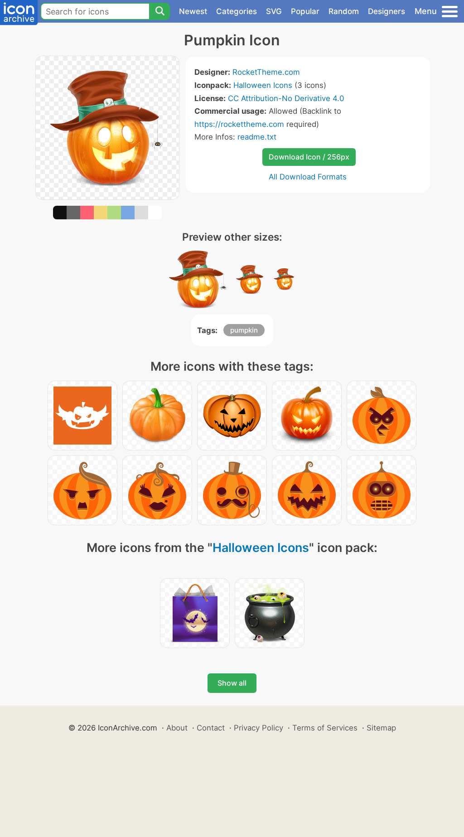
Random (344, 11)
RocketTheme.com (266, 72)
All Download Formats (308, 176)
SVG (274, 11)
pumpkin (244, 330)
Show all (232, 682)
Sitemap (381, 727)
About (177, 727)
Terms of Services (325, 727)
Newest (193, 11)
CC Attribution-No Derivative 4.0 (286, 98)
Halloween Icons (262, 85)
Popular (305, 11)
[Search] (159, 11)
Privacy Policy (258, 727)
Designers (386, 11)
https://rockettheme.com (239, 124)
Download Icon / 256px (309, 156)
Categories (236, 11)
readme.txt (256, 136)
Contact (211, 727)
